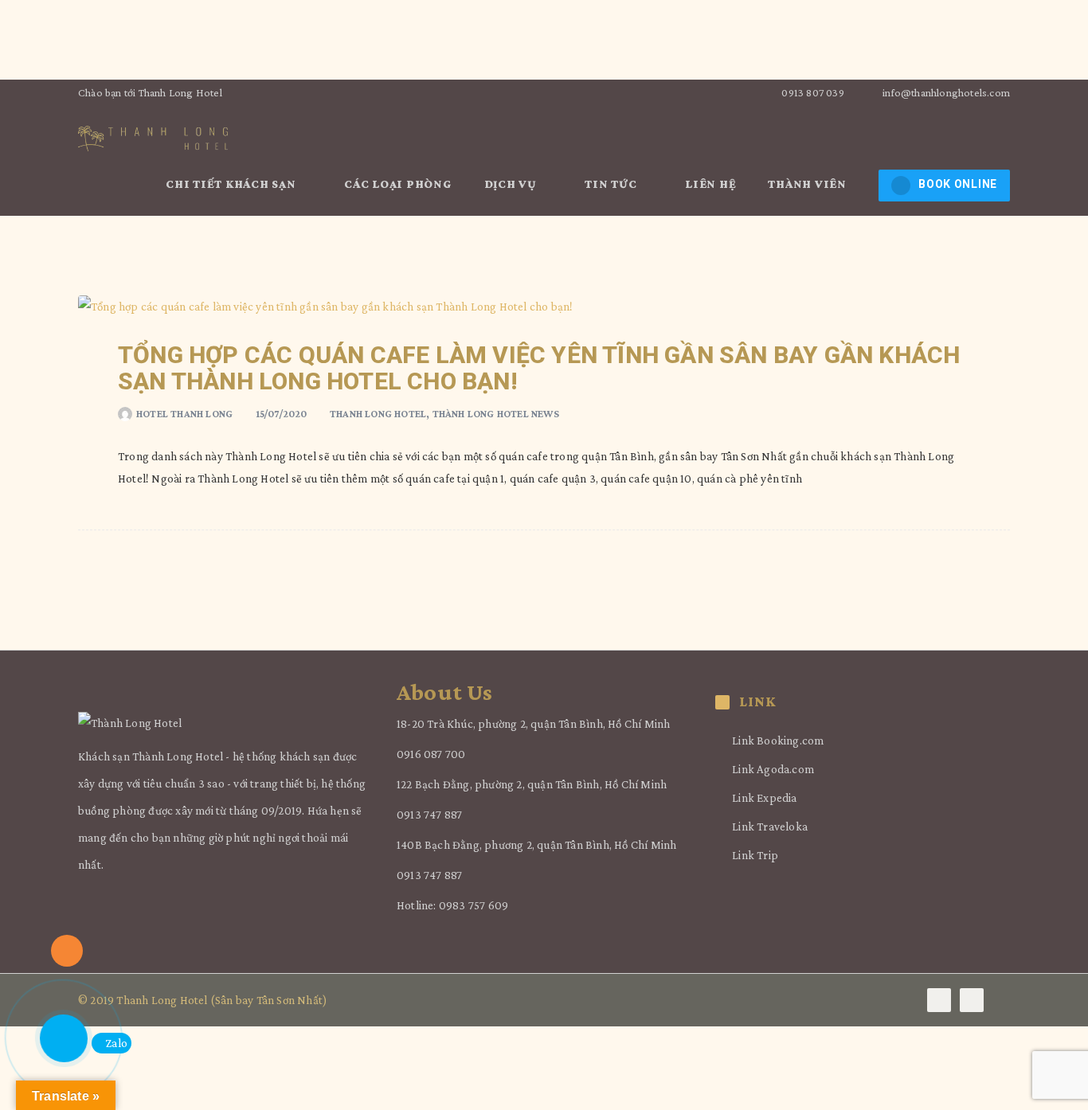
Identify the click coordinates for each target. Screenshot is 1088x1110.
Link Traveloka (770, 826)
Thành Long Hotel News (495, 414)
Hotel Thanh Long (184, 414)
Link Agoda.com (773, 769)
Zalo (116, 1043)
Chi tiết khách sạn (232, 184)
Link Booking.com (778, 740)
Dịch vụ (512, 184)
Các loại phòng (398, 184)
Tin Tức (612, 184)
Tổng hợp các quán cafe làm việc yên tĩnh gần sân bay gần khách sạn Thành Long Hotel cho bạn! (539, 368)
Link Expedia (764, 797)
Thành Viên (808, 184)
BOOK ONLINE (957, 184)
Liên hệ (710, 184)
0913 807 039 (811, 92)
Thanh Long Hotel (378, 414)
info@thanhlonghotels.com (946, 92)
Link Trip (755, 855)
